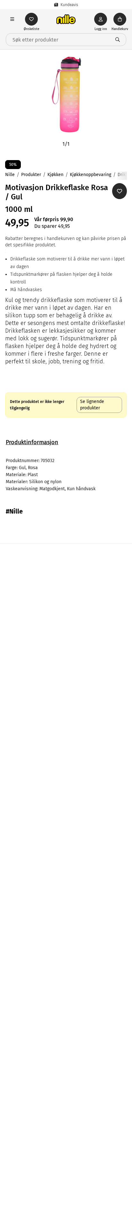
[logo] (66, 19)
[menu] (12, 19)
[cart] (119, 19)
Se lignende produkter (92, 405)
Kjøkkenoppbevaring (90, 174)
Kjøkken (55, 174)
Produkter (31, 174)
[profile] (100, 19)
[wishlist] (31, 19)
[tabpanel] (66, 474)
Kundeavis (69, 5)
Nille (10, 174)
